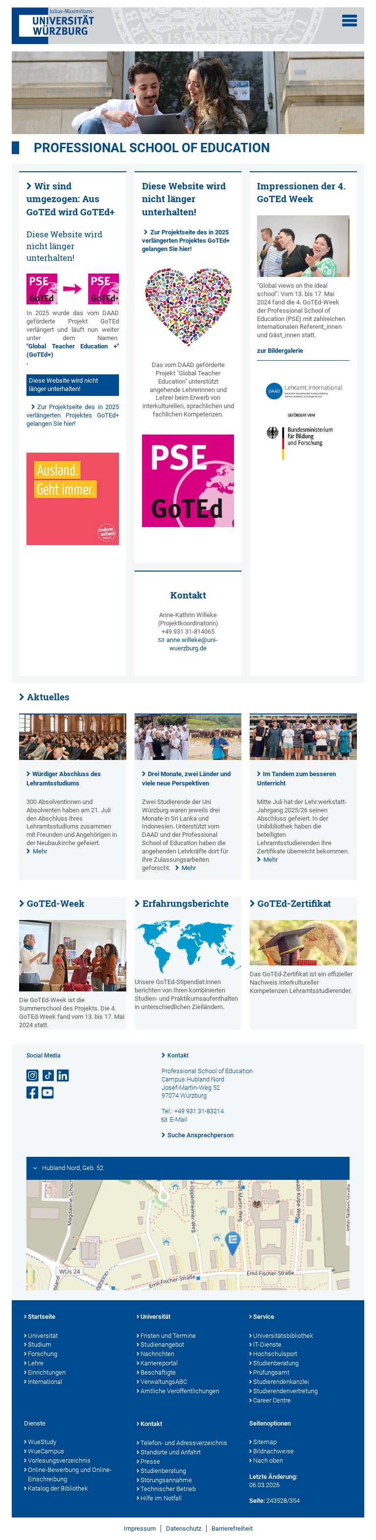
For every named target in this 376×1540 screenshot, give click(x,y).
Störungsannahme (166, 1480)
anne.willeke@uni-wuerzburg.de (191, 644)
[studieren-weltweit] (72, 499)
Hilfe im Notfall (161, 1498)
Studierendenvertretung (285, 1391)
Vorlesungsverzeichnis (59, 1460)
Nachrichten (157, 1353)
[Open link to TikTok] (48, 1075)
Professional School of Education (152, 147)
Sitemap (265, 1442)
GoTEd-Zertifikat (294, 903)
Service (263, 1316)
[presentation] (72, 757)
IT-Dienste (267, 1344)
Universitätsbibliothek (283, 1335)
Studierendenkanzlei (281, 1381)
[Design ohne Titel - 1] (72, 289)
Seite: (257, 1500)
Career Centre (272, 1400)
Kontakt (177, 1055)
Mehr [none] (40, 851)
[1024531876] (303, 943)
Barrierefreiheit (232, 1528)
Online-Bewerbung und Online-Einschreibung (70, 1474)
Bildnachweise (273, 1451)
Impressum (140, 1528)
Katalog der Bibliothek (58, 1488)
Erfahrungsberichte (185, 903)
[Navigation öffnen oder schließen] (349, 20)
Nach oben (268, 1460)
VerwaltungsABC (164, 1381)
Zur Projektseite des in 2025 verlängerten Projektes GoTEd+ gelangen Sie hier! (72, 415)
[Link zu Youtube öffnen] (48, 1093)
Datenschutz (183, 1528)
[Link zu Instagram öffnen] (33, 1075)
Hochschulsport (275, 1353)
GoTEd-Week (56, 903)
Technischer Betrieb (168, 1489)
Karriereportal (159, 1363)
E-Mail (178, 1119)
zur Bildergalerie (280, 350)
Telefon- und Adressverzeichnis (184, 1443)
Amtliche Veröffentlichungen (180, 1391)
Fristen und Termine (168, 1335)
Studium (39, 1344)
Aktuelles (48, 697)
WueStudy (42, 1442)
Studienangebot (162, 1344)
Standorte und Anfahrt (171, 1452)
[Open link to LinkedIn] (63, 1075)
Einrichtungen (47, 1372)
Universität (43, 1335)
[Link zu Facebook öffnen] (33, 1093)
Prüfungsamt (271, 1372)
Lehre (36, 1363)
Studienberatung (276, 1363)
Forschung (42, 1353)
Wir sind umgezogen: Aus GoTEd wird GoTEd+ (70, 199)
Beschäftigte (158, 1372)
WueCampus (46, 1451)
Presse (150, 1461)
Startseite (41, 1316)
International (45, 1381)
